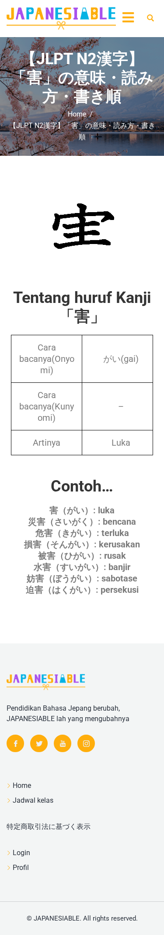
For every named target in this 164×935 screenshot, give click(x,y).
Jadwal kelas (33, 800)
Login (21, 853)
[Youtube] (62, 743)
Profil (21, 867)
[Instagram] (86, 743)
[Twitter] (39, 743)
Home (22, 785)
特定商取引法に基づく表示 (49, 826)
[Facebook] (15, 743)
